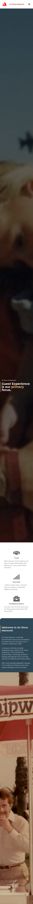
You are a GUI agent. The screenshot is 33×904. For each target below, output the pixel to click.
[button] (29, 4)
